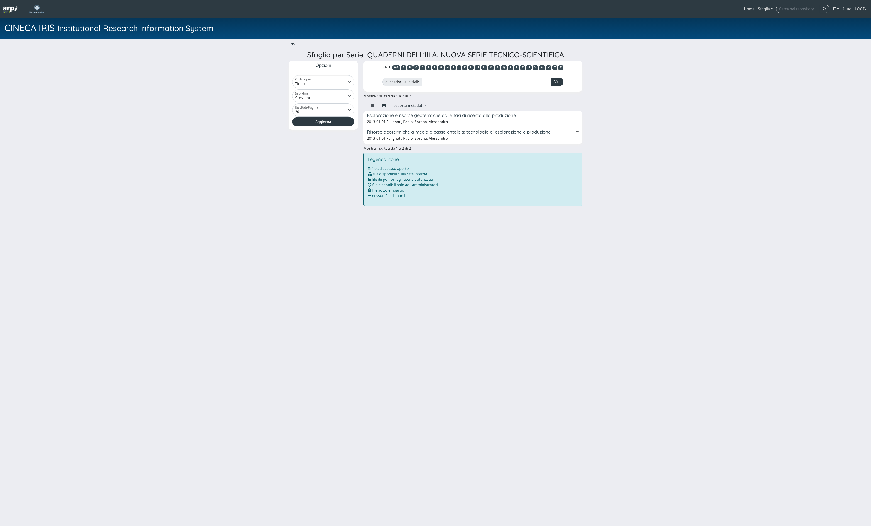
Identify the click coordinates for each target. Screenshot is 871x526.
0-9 (396, 67)
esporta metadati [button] (408, 105)
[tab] (372, 105)
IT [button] (834, 8)
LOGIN (860, 8)
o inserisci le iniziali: (402, 81)
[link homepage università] (37, 8)
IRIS (292, 43)
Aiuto (846, 8)
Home (749, 8)
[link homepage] (12, 8)
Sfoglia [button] (764, 8)
